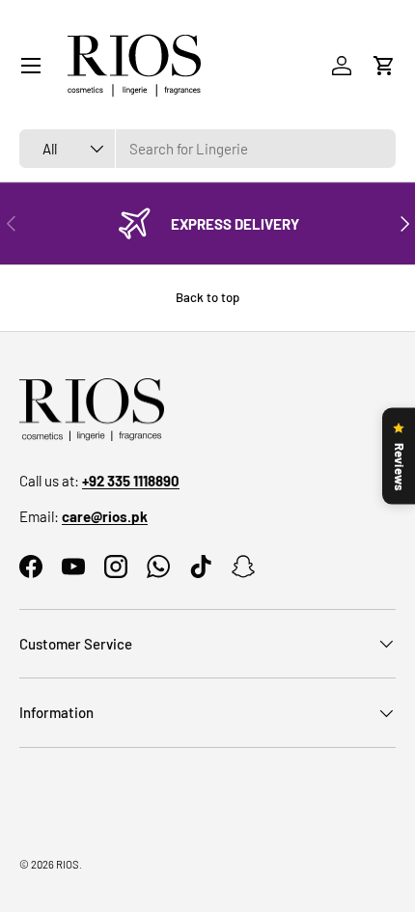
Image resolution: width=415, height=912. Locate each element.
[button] (384, 65)
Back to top (207, 297)
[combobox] (207, 148)
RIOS (67, 864)
